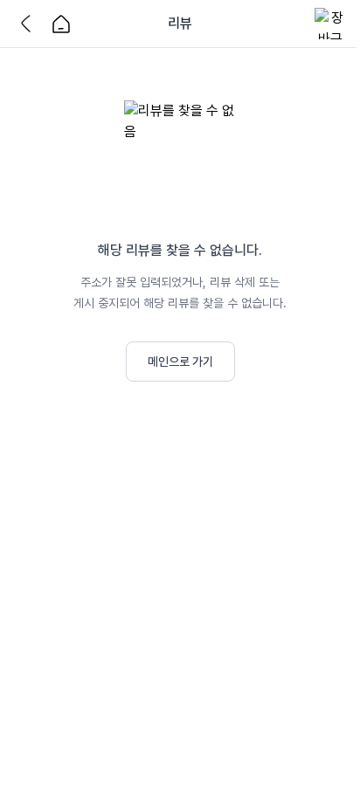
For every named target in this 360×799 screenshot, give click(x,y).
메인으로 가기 (180, 362)
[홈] (61, 23)
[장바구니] (330, 23)
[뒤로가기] (29, 23)
